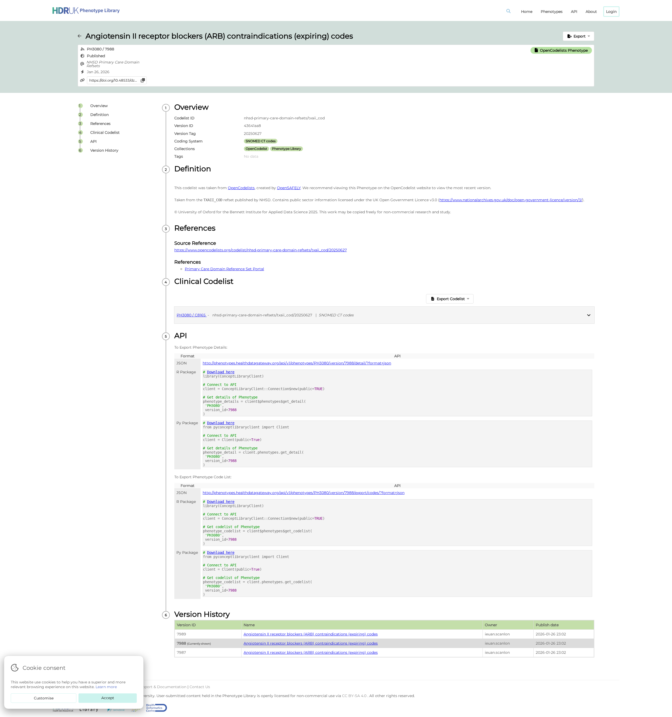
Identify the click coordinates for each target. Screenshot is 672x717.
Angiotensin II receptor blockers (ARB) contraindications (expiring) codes (311, 634)
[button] (579, 36)
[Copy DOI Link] (142, 80)
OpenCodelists (241, 187)
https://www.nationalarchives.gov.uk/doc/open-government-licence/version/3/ (510, 200)
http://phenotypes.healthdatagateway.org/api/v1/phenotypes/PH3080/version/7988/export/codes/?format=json (304, 492)
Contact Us (200, 686)
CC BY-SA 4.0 (355, 695)
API (574, 11)
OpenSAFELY (289, 187)
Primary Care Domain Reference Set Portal (224, 269)
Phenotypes (552, 11)
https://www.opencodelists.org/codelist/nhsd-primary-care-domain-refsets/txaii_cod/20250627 (260, 250)
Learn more (106, 686)
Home (526, 11)
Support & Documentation (162, 686)
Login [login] (611, 11)
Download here (220, 372)
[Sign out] (86, 10)
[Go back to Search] (82, 36)
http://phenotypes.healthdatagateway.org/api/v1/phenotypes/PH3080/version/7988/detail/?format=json (297, 363)
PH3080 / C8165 (192, 315)
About (591, 11)
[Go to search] (509, 11)
